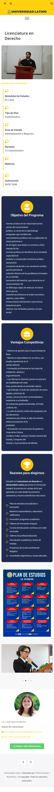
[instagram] (10, 3)
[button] (22, 680)
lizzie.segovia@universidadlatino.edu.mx (23, 732)
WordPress (11, 776)
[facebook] (5, 3)
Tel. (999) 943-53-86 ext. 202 (17, 737)
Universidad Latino (12, 773)
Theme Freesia (42, 773)
